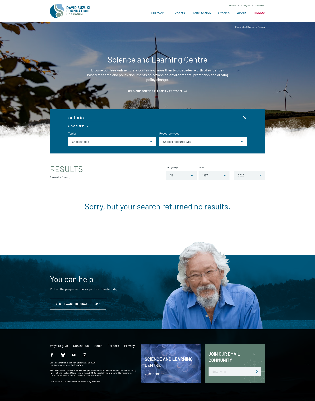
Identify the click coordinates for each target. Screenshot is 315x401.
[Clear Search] (245, 117)
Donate (259, 13)
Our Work (158, 13)
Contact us (81, 346)
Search (232, 5)
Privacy (129, 346)
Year (201, 167)
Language (172, 167)
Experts (179, 13)
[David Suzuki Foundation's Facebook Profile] (52, 355)
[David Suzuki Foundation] (70, 11)
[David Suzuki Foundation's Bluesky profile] (62, 355)
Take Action (201, 13)
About (241, 13)
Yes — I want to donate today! (78, 303)
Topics (72, 133)
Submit (256, 371)
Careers (113, 346)
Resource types (169, 133)
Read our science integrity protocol (155, 91)
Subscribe (260, 5)
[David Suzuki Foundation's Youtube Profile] (73, 355)
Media (98, 346)
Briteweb (96, 381)
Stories (224, 13)
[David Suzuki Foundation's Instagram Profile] (84, 355)
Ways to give (59, 346)
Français (245, 5)
